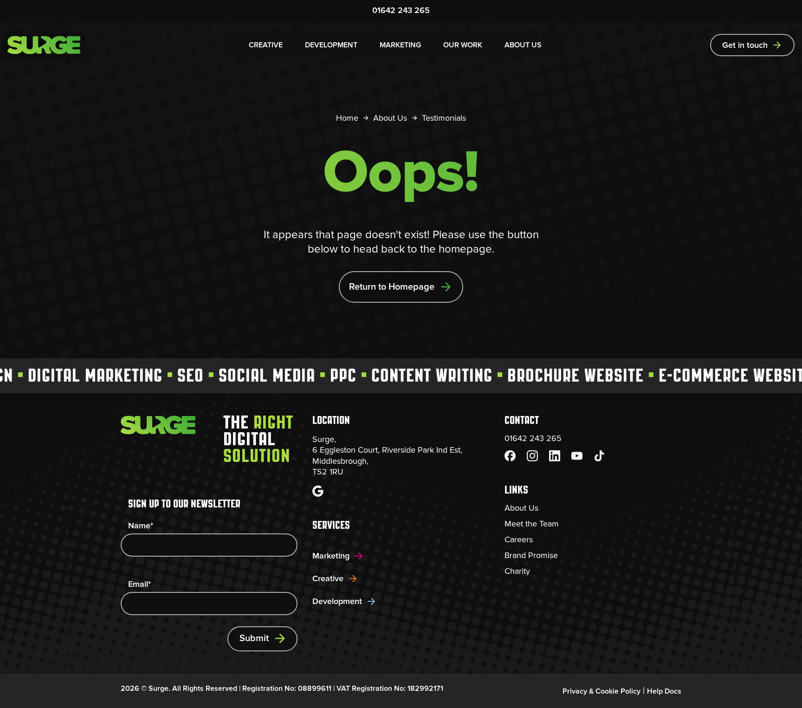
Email (139, 584)
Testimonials (444, 118)
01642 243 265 (401, 10)
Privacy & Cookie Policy (601, 691)
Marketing (330, 556)
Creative (327, 578)
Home (347, 118)
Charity (517, 571)
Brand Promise (531, 555)
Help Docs (664, 691)
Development (337, 601)
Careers (518, 539)
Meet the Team (531, 524)
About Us (390, 118)
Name (140, 525)
